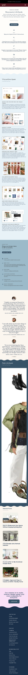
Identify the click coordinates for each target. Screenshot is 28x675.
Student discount (13, 620)
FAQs (10, 651)
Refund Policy (12, 655)
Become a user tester (13, 622)
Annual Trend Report (13, 672)
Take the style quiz (13, 636)
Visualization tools (13, 669)
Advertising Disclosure (14, 656)
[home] (5, 5)
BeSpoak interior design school (12, 640)
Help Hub (11, 653)
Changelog (11, 630)
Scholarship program (13, 618)
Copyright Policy (12, 662)
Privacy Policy (12, 660)
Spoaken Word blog (13, 637)
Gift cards (11, 624)
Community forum (13, 632)
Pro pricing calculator (13, 642)
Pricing (10, 616)
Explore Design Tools (7, 252)
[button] (25, 5)
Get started (14, 24)
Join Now (14, 601)
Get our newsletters (13, 634)
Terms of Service (12, 658)
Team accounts (12, 670)
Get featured (12, 644)
